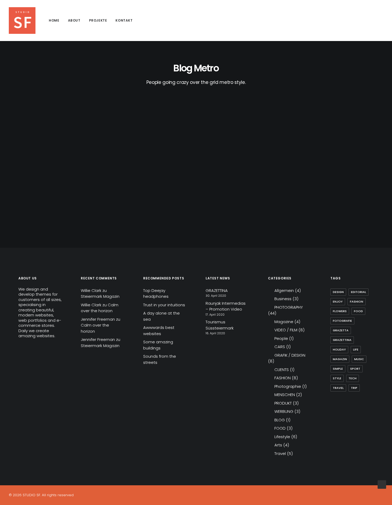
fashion (356, 301)
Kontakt (124, 20)
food (358, 311)
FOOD (280, 428)
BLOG (279, 420)
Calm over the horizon (99, 308)
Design (338, 292)
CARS (279, 346)
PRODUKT (283, 403)
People (281, 338)
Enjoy (338, 301)
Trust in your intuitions (164, 305)
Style (337, 378)
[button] (362, 20)
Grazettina (342, 340)
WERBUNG (283, 411)
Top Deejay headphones (156, 293)
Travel (280, 453)
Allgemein (284, 290)
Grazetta (341, 330)
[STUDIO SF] (22, 20)
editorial (358, 292)
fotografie (342, 321)
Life (355, 349)
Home (54, 20)
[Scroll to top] (382, 484)
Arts (278, 445)
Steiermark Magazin (100, 296)
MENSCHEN (284, 394)
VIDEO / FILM (285, 330)
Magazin (340, 359)
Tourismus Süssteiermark (220, 325)
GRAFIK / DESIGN (289, 355)
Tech (353, 378)
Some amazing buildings (158, 345)
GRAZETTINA (217, 290)
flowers (340, 311)
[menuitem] (54, 20)
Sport (355, 368)
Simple (338, 368)
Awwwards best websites (158, 330)
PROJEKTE (98, 20)
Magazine (283, 321)
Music (359, 359)
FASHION (282, 378)
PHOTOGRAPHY (288, 307)
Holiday (339, 349)
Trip (354, 388)
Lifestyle (282, 436)
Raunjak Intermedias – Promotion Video (226, 306)
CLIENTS (281, 369)
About (74, 20)
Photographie (287, 386)
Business (282, 299)
